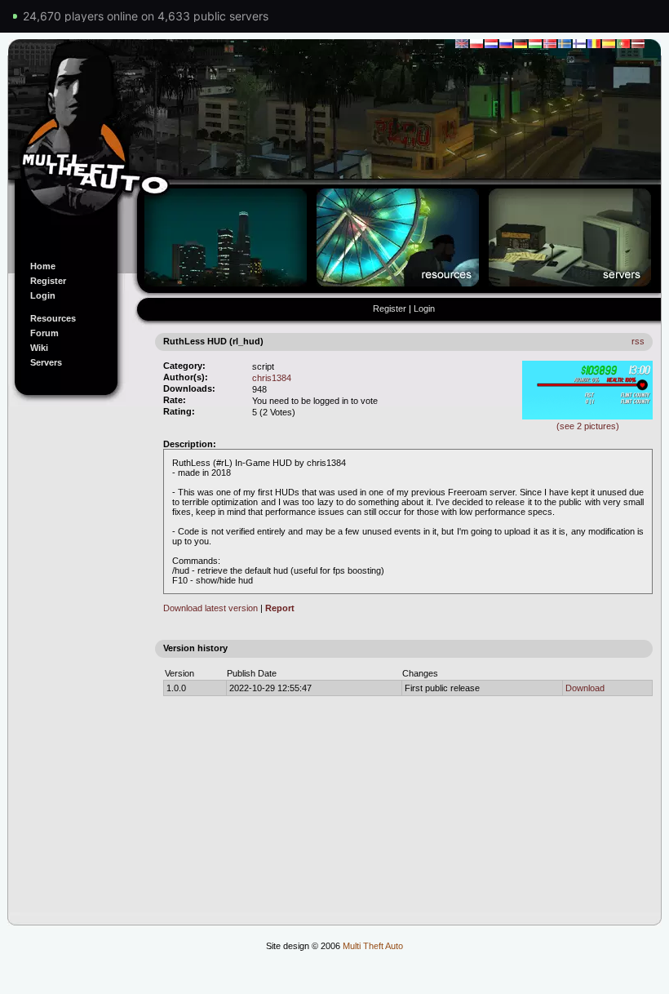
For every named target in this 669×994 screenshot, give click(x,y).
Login (42, 295)
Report (280, 608)
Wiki (39, 348)
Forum (44, 333)
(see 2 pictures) (587, 426)
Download (585, 688)
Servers (46, 362)
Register (48, 281)
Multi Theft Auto (373, 946)
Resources (53, 318)
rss (638, 341)
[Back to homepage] (334, 141)
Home (42, 266)
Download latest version (210, 608)
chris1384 (271, 378)
